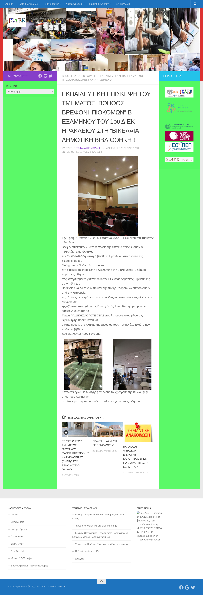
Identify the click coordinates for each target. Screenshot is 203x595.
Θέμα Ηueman (58, 586)
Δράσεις (92, 76)
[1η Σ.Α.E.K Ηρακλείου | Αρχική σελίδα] (17, 20)
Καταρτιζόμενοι (74, 4)
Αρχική (9, 4)
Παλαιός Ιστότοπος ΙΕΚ (87, 551)
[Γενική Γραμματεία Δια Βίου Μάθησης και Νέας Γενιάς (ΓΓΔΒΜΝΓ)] (179, 117)
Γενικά (14, 514)
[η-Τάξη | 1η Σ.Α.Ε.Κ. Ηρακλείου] (179, 96)
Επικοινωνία (123, 4)
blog (65, 76)
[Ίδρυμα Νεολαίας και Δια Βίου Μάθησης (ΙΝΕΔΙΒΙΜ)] (179, 140)
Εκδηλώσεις (17, 543)
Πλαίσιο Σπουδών (28, 4)
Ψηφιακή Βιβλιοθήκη (21, 558)
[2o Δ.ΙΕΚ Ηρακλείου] (179, 161)
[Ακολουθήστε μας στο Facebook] (40, 76)
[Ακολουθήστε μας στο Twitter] (50, 76)
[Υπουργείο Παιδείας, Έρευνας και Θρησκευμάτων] (179, 128)
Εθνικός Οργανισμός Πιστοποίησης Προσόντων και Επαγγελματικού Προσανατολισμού (100, 535)
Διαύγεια (79, 558)
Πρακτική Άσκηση (99, 4)
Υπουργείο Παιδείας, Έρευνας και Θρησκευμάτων (101, 544)
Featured (78, 76)
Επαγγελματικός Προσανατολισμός (29, 565)
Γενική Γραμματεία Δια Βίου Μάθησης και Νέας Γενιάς (98, 516)
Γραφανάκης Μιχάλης (88, 148)
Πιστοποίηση (17, 536)
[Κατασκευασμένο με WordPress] (29, 586)
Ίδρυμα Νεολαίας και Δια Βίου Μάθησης (96, 525)
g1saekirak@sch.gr (147, 535)
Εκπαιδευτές (52, 4)
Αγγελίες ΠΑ (17, 551)
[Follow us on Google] (45, 76)
